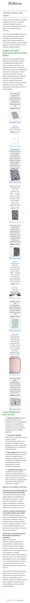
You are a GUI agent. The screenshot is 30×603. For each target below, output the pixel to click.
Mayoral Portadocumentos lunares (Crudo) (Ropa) (15, 127)
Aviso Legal (20, 600)
